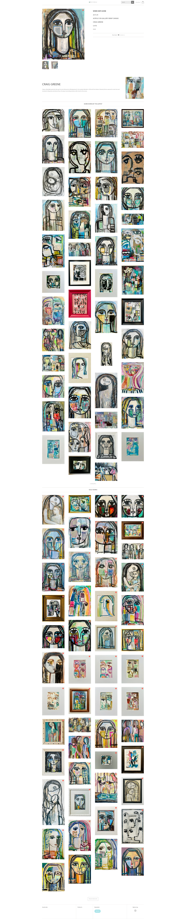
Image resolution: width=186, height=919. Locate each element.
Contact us (122, 35)
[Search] (132, 2)
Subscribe (138, 2)
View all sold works (93, 898)
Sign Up (97, 911)
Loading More (93, 483)
